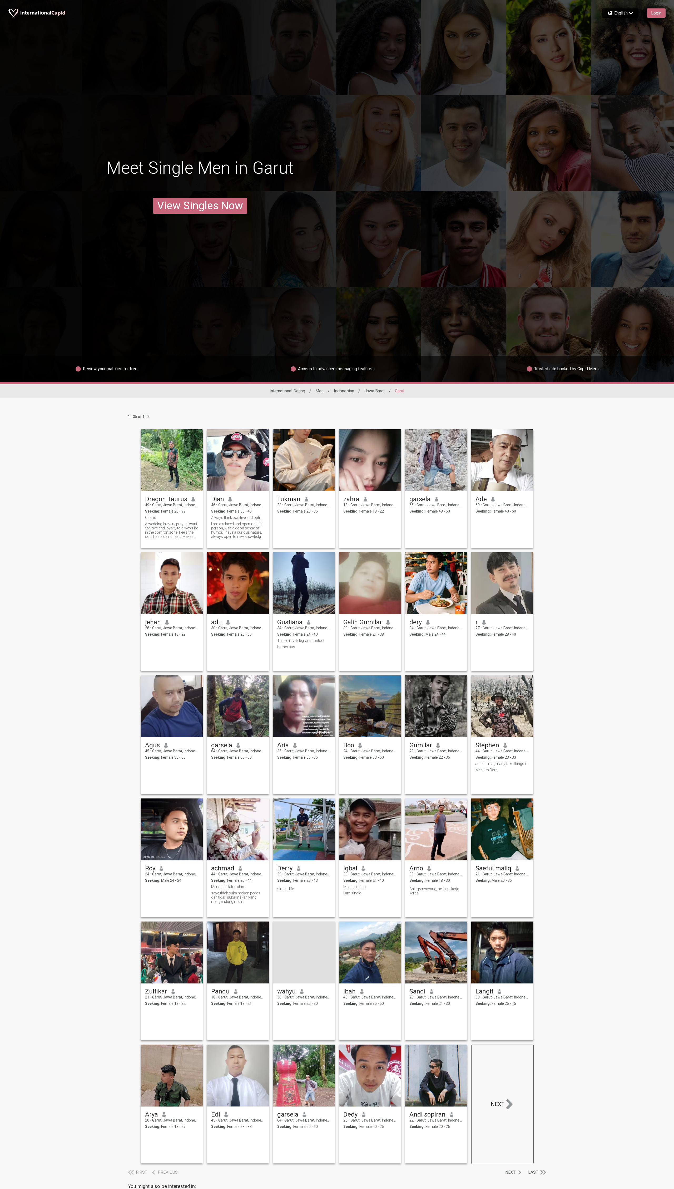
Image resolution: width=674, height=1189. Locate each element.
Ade (481, 499)
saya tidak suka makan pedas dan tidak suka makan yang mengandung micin (235, 897)
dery (415, 622)
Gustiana (290, 622)
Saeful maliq (493, 868)
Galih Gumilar (362, 622)
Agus (152, 745)
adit (216, 622)
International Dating (287, 390)
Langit (484, 991)
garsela (419, 499)
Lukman (288, 499)
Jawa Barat (374, 390)
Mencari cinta (354, 887)
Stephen (487, 745)
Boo (348, 745)
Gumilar (420, 745)
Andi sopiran (427, 1114)
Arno (416, 868)
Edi (215, 1114)
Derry (285, 868)
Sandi (417, 991)
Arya (151, 1114)
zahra (351, 499)
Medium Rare (486, 770)
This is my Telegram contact (300, 641)
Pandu (220, 991)
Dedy (350, 1114)
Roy (150, 868)
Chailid (150, 517)
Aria (283, 745)
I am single (352, 893)
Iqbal (350, 868)
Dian (217, 499)
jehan (153, 622)
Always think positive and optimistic (238, 517)
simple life (285, 889)
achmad (222, 868)
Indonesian (344, 390)
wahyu (286, 991)
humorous (286, 647)
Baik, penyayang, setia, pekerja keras (434, 891)
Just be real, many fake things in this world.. (502, 764)
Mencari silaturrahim (228, 887)
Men (319, 390)
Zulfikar (156, 991)
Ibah (349, 991)
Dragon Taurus (166, 499)
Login (656, 13)
